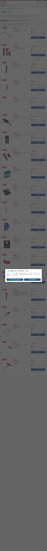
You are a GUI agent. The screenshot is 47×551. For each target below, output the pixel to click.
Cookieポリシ (8, 275)
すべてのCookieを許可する (15, 279)
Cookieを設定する (32, 279)
